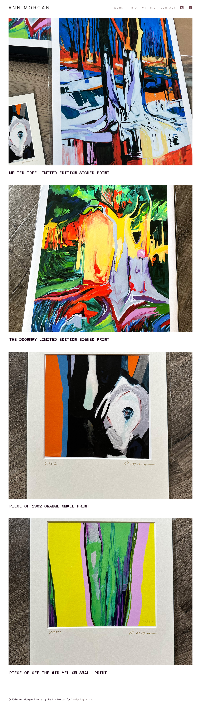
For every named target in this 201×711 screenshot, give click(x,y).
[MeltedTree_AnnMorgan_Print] (100, 19)
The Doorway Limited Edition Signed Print (59, 339)
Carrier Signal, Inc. (82, 699)
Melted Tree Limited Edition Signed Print (59, 173)
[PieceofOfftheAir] (100, 519)
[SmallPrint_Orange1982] (100, 352)
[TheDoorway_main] (100, 186)
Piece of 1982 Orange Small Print (49, 506)
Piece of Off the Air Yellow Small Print (58, 673)
